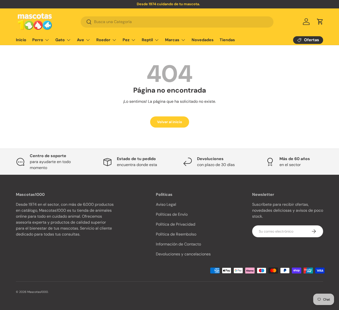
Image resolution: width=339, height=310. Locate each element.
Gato (60, 39)
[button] (320, 21)
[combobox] (177, 21)
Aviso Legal (166, 204)
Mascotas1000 (37, 292)
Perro (37, 39)
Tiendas (227, 39)
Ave (80, 39)
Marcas (172, 39)
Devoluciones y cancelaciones (183, 254)
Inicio (21, 39)
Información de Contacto (178, 244)
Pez (126, 39)
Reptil (147, 39)
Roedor (103, 39)
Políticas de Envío (172, 214)
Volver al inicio (169, 122)
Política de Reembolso (176, 234)
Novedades (203, 39)
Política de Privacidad (175, 224)
